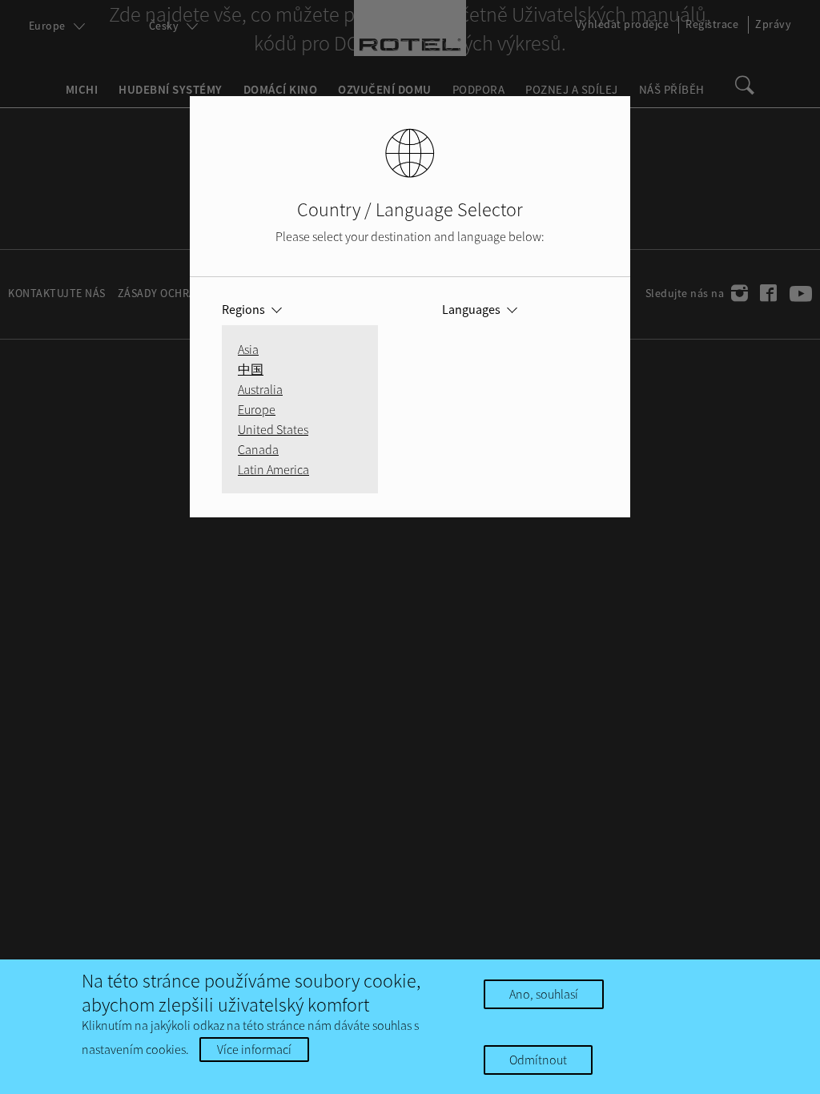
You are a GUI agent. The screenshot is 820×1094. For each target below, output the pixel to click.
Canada (258, 449)
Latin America (273, 469)
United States (273, 429)
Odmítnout (538, 1060)
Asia (248, 349)
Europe (256, 409)
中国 (250, 369)
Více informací (254, 1049)
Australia (260, 389)
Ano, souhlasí (543, 994)
